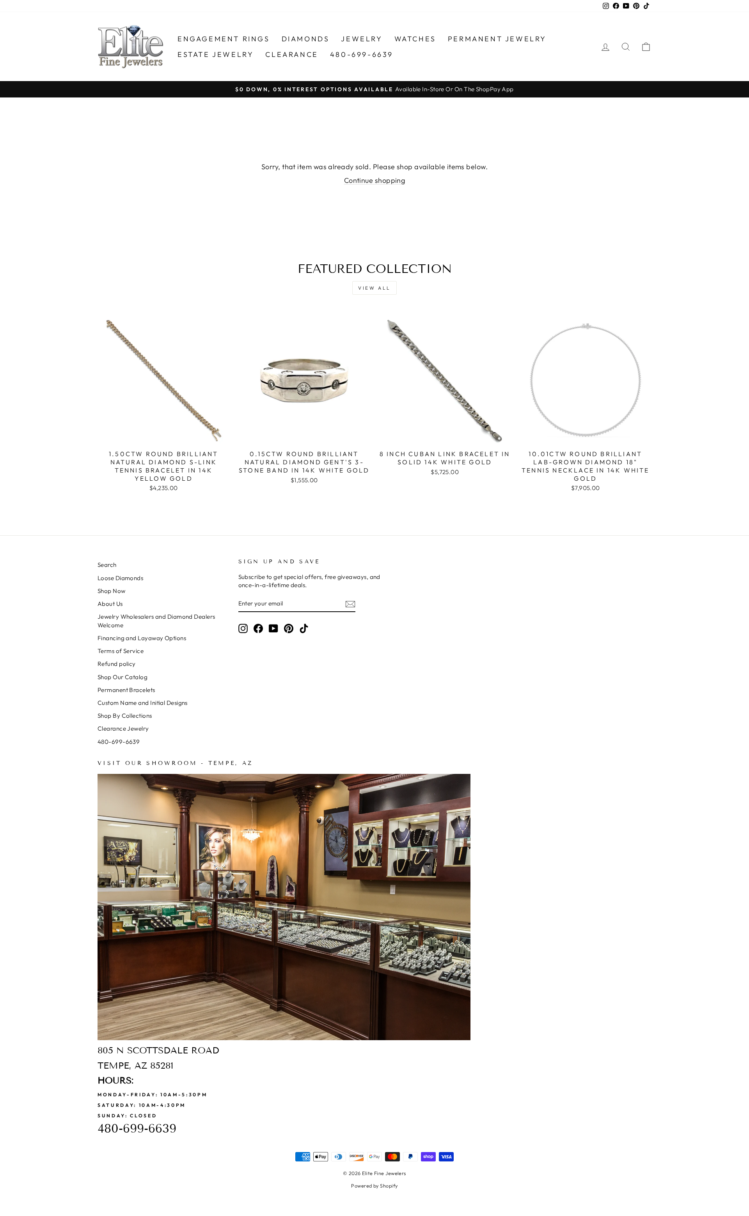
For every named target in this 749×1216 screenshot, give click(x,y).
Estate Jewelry (215, 54)
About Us (110, 603)
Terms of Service (121, 651)
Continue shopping (374, 180)
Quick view (163, 437)
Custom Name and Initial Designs (143, 702)
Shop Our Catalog (122, 677)
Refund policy (117, 663)
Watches (415, 38)
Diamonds (306, 38)
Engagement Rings (223, 38)
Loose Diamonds (120, 578)
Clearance (291, 54)
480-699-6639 (361, 54)
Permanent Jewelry (497, 38)
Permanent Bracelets (126, 690)
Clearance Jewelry (123, 728)
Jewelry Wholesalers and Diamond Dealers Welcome (156, 620)
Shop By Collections (125, 715)
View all (374, 288)
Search (107, 564)
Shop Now (112, 591)
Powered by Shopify (374, 1185)
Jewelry (361, 38)
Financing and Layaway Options (142, 638)
